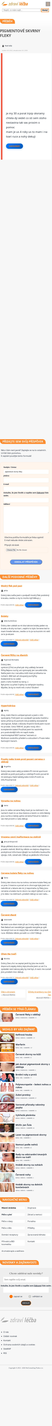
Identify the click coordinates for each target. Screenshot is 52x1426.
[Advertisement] (26, 79)
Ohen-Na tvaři (8, 953)
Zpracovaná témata (36, 1234)
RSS (5, 1353)
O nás (6, 1332)
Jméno (6, 475)
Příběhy (31, 1228)
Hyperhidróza (8, 705)
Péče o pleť (7, 1214)
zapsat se (17, 1296)
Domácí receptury (10, 1234)
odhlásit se (37, 1296)
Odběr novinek (10, 1336)
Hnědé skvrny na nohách (29, 1165)
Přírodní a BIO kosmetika (8, 1243)
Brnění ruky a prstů (26, 1074)
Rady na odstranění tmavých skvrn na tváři (31, 1156)
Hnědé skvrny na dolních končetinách (29, 1186)
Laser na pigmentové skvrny (31, 1134)
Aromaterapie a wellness (13, 1251)
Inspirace (32, 1208)
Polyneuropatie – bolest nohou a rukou (33, 1086)
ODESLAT (26, 1303)
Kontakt (31, 1241)
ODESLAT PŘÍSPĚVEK (26, 562)
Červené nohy (23, 1174)
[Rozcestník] (48, 4)
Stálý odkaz (19, 605)
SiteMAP (7, 1348)
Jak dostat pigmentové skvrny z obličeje (33, 1065)
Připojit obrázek (11, 545)
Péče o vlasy (7, 1221)
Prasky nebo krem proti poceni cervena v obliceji (23, 760)
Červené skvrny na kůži (28, 1054)
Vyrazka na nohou (11, 800)
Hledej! (45, 10)
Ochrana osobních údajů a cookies (19, 1344)
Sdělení (7, 504)
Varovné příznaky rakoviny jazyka (30, 1106)
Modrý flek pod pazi (11, 585)
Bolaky (4, 616)
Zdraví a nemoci (35, 1214)
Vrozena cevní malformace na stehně (21, 836)
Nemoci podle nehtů (27, 1144)
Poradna (31, 1221)
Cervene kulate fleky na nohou (17, 873)
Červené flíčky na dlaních (14, 655)
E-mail (6, 484)
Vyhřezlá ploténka (25, 1115)
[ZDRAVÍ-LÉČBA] (14, 6)
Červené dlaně (8, 914)
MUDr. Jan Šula (24, 1125)
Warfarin (20, 1044)
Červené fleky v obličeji (28, 1014)
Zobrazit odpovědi (21, 640)
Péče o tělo (7, 1228)
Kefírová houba (24, 1034)
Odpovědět (14, 146)
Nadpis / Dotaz (10, 467)
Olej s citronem (8, 992)
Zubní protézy (23, 1095)
